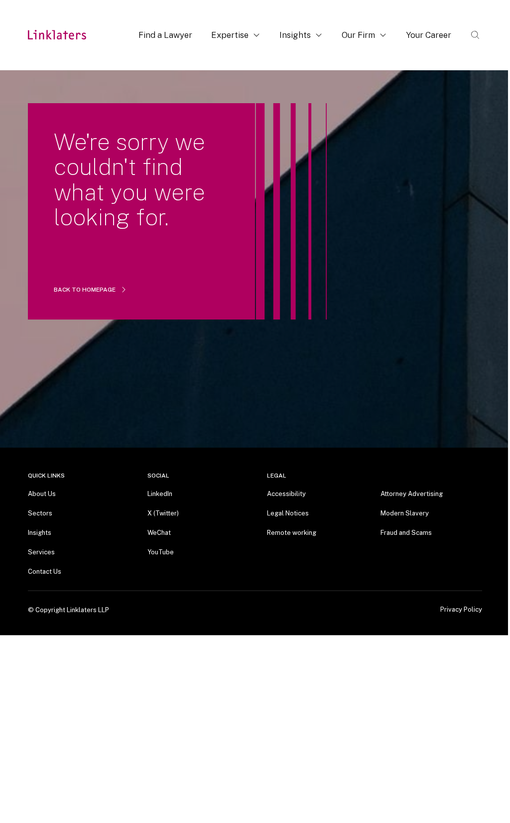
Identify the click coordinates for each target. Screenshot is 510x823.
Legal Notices (288, 513)
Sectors (40, 513)
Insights (295, 35)
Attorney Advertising (412, 493)
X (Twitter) (163, 513)
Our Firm (358, 35)
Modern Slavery (405, 513)
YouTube (160, 552)
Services (41, 552)
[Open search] (475, 35)
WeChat (159, 532)
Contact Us (44, 571)
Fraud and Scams (406, 532)
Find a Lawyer (165, 35)
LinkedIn (159, 493)
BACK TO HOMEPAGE (85, 289)
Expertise (230, 35)
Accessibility (286, 493)
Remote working (291, 532)
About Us (42, 493)
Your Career (428, 35)
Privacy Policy (461, 609)
